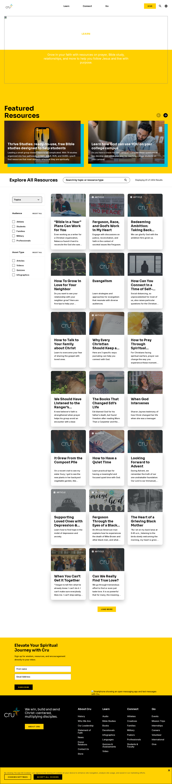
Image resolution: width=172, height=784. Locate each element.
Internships (157, 725)
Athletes (131, 716)
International (158, 739)
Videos (20, 265)
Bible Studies (109, 721)
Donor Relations (82, 743)
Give (150, 6)
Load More (107, 609)
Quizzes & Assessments (109, 745)
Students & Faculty (132, 745)
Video (105, 751)
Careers (156, 730)
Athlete (20, 221)
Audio (105, 716)
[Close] (169, 770)
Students (21, 226)
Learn (66, 6)
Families (21, 231)
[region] (86, 775)
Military (20, 236)
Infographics (23, 275)
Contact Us (83, 749)
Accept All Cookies (48, 777)
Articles (20, 260)
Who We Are (84, 721)
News (81, 737)
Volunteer (157, 735)
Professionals (24, 240)
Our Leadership (86, 725)
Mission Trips (158, 721)
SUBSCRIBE (23, 687)
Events (155, 716)
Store (80, 753)
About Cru (34, 726)
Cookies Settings (18, 777)
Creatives (132, 721)
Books (105, 725)
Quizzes (21, 270)
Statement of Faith (84, 731)
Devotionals (108, 730)
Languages (108, 739)
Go (107, 6)
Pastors (131, 735)
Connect (87, 6)
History (81, 716)
